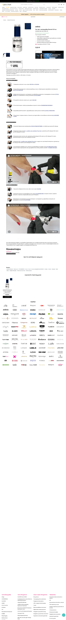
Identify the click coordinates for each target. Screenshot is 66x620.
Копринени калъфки (53, 612)
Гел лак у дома (52, 618)
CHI (2, 609)
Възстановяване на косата (40, 607)
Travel (35, 605)
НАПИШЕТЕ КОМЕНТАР (11, 253)
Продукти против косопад (40, 611)
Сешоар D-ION (21, 613)
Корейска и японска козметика (40, 615)
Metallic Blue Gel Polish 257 (7, 293)
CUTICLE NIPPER (37, 95)
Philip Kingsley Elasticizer (23, 615)
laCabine (3, 607)
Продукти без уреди (13, 270)
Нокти (8, 270)
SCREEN (3, 613)
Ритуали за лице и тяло (21, 270)
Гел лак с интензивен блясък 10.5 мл (7, 292)
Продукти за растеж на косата (41, 613)
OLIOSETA (4, 601)
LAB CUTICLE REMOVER (18, 90)
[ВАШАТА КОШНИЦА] (64, 4)
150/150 (31, 84)
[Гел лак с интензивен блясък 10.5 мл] (7, 283)
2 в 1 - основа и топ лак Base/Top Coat (27, 141)
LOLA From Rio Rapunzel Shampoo (25, 611)
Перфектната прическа (54, 614)
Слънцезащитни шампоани (40, 599)
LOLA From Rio (5, 605)
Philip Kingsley (4, 615)
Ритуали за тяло (29, 270)
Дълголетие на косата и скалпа (56, 602)
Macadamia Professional (7, 611)
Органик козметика (53, 616)
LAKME (3, 603)
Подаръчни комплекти (38, 601)
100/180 (37, 84)
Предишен (2, 37)
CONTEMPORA (5, 599)
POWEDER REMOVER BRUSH (46, 105)
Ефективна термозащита (40, 609)
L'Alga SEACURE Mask (22, 602)
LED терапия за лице (54, 604)
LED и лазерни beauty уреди (40, 603)
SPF (50, 600)
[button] (3, 7)
